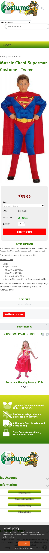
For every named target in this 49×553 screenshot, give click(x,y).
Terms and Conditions (24, 498)
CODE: (5, 210)
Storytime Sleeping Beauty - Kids (24, 382)
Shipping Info (24, 492)
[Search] (47, 2)
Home (2, 56)
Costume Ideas (14, 56)
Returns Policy (24, 505)
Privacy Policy (24, 511)
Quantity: (6, 223)
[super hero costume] (23, 128)
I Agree (24, 543)
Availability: (7, 217)
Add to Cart (24, 232)
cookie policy (21, 534)
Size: (5, 202)
